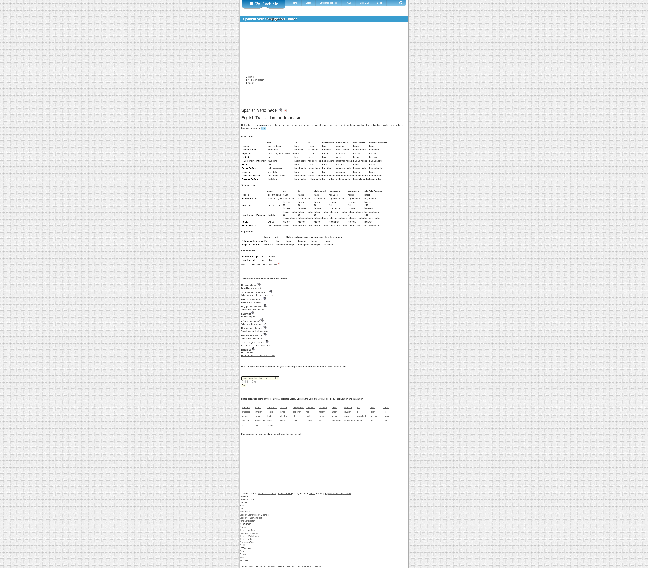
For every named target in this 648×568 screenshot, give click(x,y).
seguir (309, 421)
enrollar (258, 412)
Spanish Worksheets (249, 536)
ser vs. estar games (267, 493)
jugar (372, 412)
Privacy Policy (304, 566)
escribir (270, 412)
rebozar (245, 421)
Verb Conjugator (247, 521)
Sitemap (243, 551)
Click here (273, 264)
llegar (257, 416)
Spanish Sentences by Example (254, 515)
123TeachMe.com (268, 566)
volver (270, 425)
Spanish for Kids (247, 530)
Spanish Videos (247, 539)
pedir (308, 416)
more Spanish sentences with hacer (258, 355)
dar (358, 407)
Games (243, 527)
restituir (270, 421)
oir (294, 416)
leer (384, 412)
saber (283, 421)
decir (372, 407)
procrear (374, 416)
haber (308, 412)
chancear (323, 407)
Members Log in (247, 499)
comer (334, 407)
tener (359, 421)
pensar (322, 416)
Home (294, 3)
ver (243, 425)
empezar (246, 412)
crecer (312, 493)
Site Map (364, 3)
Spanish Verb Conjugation (285, 434)
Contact (243, 503)
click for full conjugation (339, 493)
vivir (256, 425)
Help (242, 509)
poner (347, 416)
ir (357, 412)
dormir (386, 407)
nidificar (284, 416)
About (242, 506)
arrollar (283, 407)
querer (386, 416)
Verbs (308, 3)
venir (385, 421)
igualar (347, 412)
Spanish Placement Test (251, 518)
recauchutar (260, 421)
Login (379, 3)
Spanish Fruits (284, 493)
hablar (322, 412)
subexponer (349, 421)
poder (334, 416)
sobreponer (337, 421)
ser (320, 421)
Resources (245, 512)
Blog (242, 557)
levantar (245, 416)
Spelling (243, 545)
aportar (258, 407)
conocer (348, 407)
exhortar (297, 412)
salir (295, 421)
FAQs (349, 3)
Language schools (329, 3)
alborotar (246, 407)
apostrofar (272, 407)
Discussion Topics (248, 542)
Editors (243, 554)
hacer (334, 412)
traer (372, 421)
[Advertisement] (321, 49)
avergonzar (298, 407)
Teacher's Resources (249, 533)
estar (282, 412)
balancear (310, 407)
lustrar (270, 416)
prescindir (361, 416)
